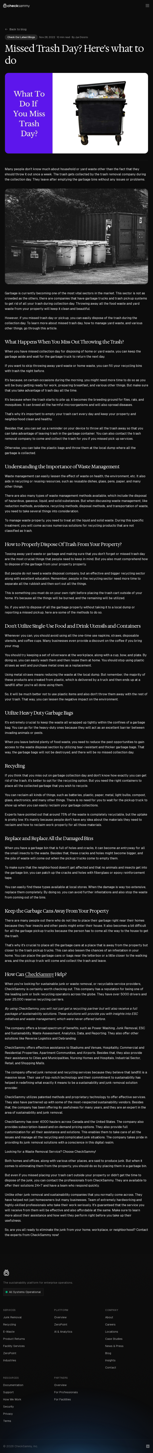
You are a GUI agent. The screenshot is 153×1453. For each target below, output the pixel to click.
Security (8, 1406)
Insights (110, 1360)
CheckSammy (39, 974)
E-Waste (9, 1331)
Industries (9, 1360)
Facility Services (14, 1346)
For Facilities (62, 1399)
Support (8, 1392)
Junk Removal (12, 1317)
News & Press (114, 1346)
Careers (110, 1324)
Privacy (8, 1413)
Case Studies (114, 1338)
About (109, 1317)
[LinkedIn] (148, 1446)
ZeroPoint (9, 1353)
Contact (110, 1367)
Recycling (9, 1324)
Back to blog (18, 29)
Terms (7, 1421)
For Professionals (66, 1392)
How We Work (12, 1399)
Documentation (13, 1385)
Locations (111, 1331)
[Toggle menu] (147, 5)
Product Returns (14, 1338)
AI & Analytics (63, 1331)
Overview (60, 1317)
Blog (108, 1353)
